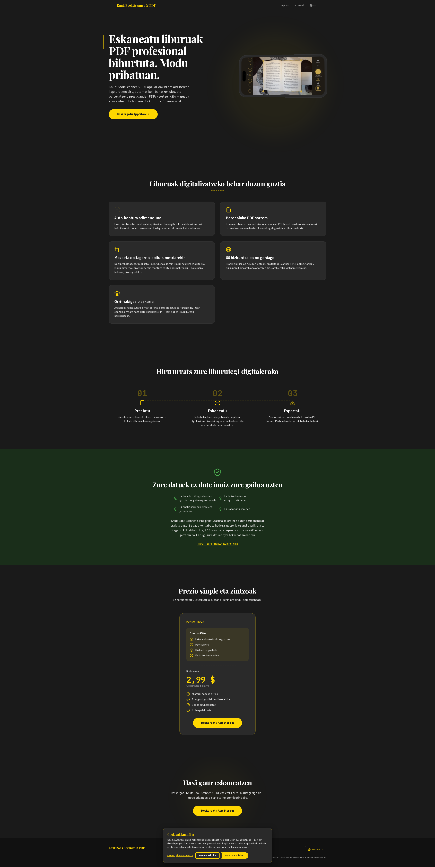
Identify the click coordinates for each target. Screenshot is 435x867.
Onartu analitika (234, 855)
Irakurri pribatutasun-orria (180, 855)
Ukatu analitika (207, 855)
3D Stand (299, 5)
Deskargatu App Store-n (133, 114)
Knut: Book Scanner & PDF (136, 5)
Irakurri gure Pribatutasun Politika (217, 544)
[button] (283, 76)
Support (285, 5)
